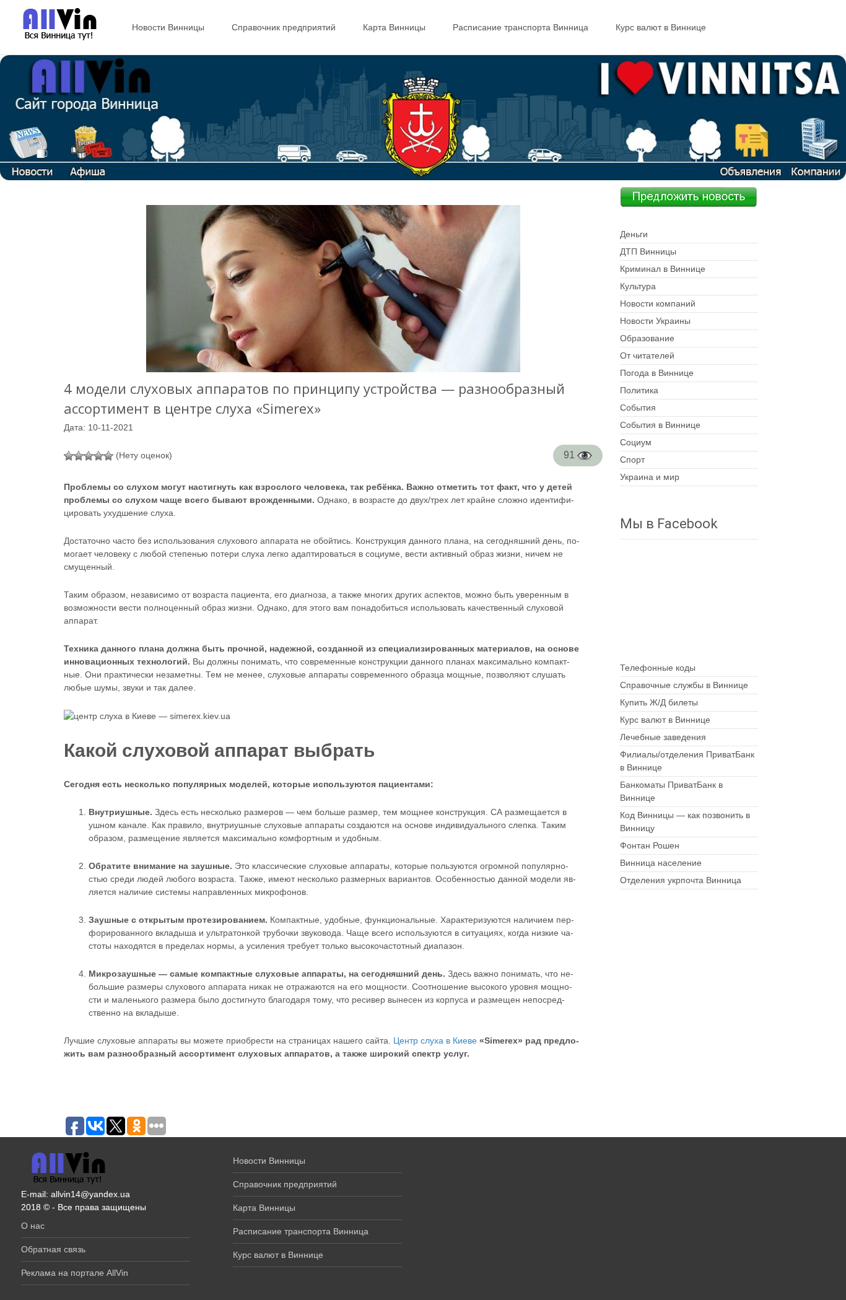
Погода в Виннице (657, 373)
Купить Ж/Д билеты (659, 702)
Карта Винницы (394, 27)
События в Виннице (660, 425)
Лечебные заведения (663, 737)
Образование (647, 338)
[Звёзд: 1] (69, 456)
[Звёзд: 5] (108, 456)
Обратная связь (53, 1249)
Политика (639, 390)
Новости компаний (658, 303)
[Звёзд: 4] (98, 456)
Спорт (632, 460)
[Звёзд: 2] (79, 456)
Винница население (661, 863)
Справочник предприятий (284, 27)
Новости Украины (655, 321)
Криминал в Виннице (662, 269)
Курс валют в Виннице (661, 27)
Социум (636, 442)
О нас (33, 1226)
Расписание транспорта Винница (520, 27)
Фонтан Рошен (649, 845)
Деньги (634, 234)
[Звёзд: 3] (89, 456)
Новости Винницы (168, 27)
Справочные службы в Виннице (684, 685)
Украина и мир (649, 477)
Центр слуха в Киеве (435, 1040)
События (638, 407)
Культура (638, 286)
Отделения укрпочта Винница (680, 880)
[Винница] (53, 25)
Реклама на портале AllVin (74, 1273)
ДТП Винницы (648, 251)
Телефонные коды (658, 668)
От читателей (647, 355)
